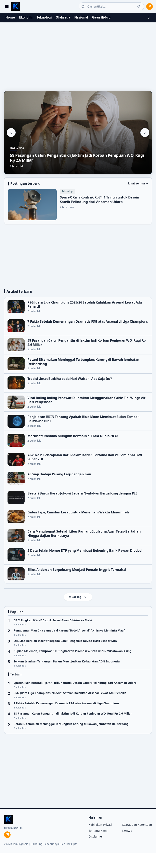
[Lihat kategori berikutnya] (149, 17)
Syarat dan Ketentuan (137, 825)
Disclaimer (96, 836)
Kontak (127, 830)
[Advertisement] (78, 53)
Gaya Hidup (101, 17)
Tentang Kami (98, 830)
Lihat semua (138, 183)
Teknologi (44, 17)
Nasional (81, 17)
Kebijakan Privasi (100, 825)
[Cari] (139, 6)
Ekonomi (26, 17)
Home (10, 17)
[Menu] (6, 6)
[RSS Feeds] (149, 6)
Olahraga (63, 17)
